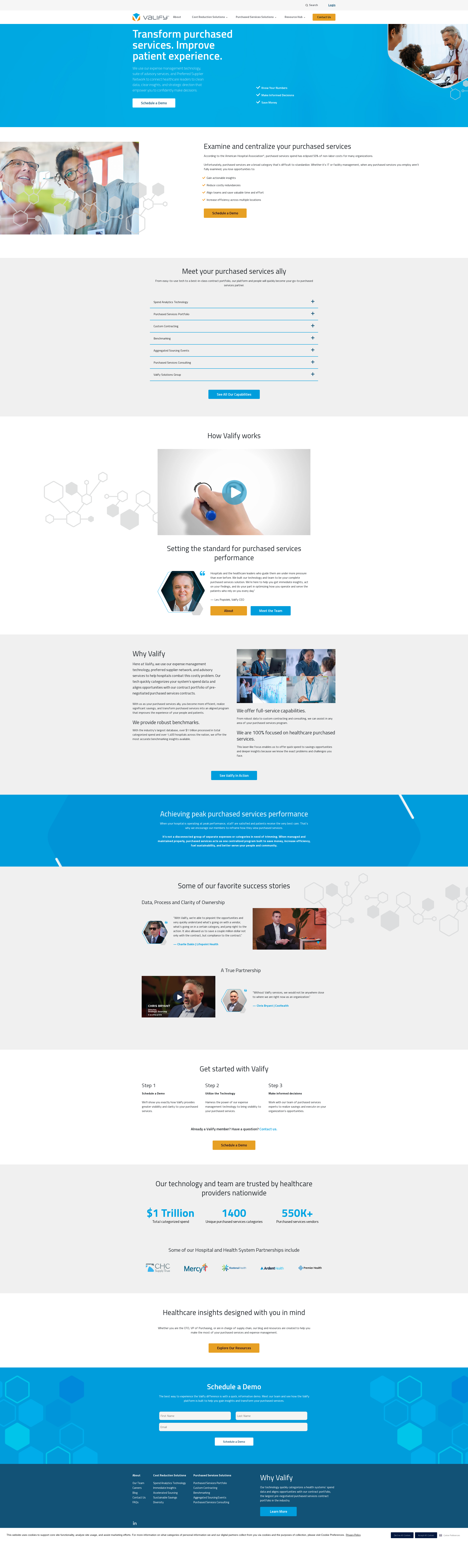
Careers (137, 1488)
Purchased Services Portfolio (171, 314)
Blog (135, 1493)
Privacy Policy (353, 1535)
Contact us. (268, 1129)
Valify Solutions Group (167, 374)
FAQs (136, 1502)
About (177, 17)
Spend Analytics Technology (171, 302)
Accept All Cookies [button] (426, 1535)
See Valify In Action (234, 775)
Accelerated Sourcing (165, 1493)
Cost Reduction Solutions (208, 17)
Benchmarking (162, 338)
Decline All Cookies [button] (402, 1535)
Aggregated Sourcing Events (171, 350)
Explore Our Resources (234, 1347)
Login (331, 5)
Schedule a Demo (154, 103)
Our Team (138, 1483)
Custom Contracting (166, 326)
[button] (450, 1535)
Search (313, 5)
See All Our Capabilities (234, 394)
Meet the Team (270, 610)
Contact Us (324, 17)
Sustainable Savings (165, 1497)
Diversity (158, 1502)
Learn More (278, 1511)
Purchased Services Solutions (255, 17)
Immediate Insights (164, 1488)
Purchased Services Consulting (172, 362)
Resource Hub (294, 17)
